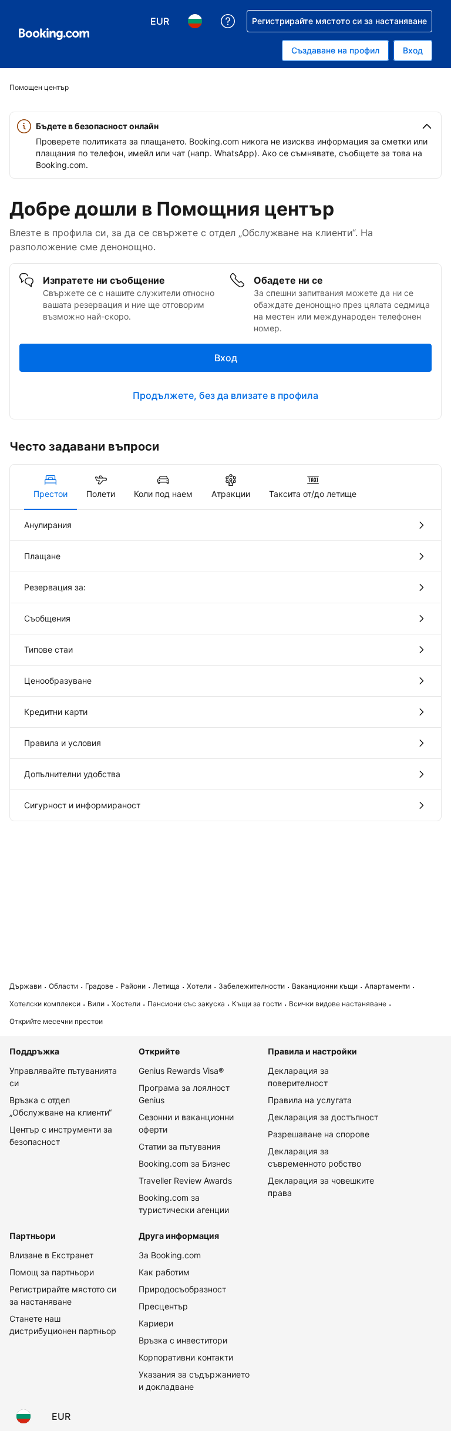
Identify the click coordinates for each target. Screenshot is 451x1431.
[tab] (50, 487)
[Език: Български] (23, 1416)
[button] (225, 126)
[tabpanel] (225, 665)
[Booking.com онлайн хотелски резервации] (54, 34)
